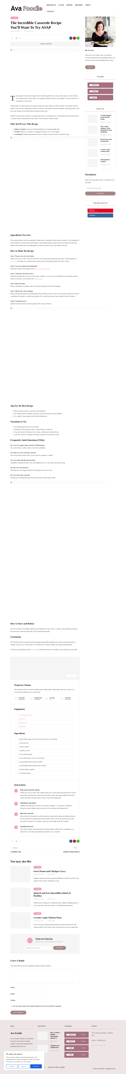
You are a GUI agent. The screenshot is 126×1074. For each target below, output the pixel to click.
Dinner (70, 5)
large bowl (13, 261)
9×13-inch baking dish (42, 268)
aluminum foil (38, 279)
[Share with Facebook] (70, 38)
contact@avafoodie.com (98, 1045)
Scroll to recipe (46, 43)
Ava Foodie (34, 649)
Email (12, 994)
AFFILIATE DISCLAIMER (56, 1067)
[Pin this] (74, 38)
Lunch (61, 5)
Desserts (79, 5)
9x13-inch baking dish (25, 715)
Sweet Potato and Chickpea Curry (49, 871)
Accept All (36, 1066)
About (88, 5)
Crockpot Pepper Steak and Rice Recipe (105, 117)
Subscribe (100, 193)
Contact (50, 11)
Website (12, 1000)
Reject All (23, 1066)
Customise (12, 1066)
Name (12, 987)
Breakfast (51, 5)
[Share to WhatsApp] (78, 38)
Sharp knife (22, 726)
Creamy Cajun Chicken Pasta (47, 917)
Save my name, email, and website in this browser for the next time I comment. (36, 1006)
